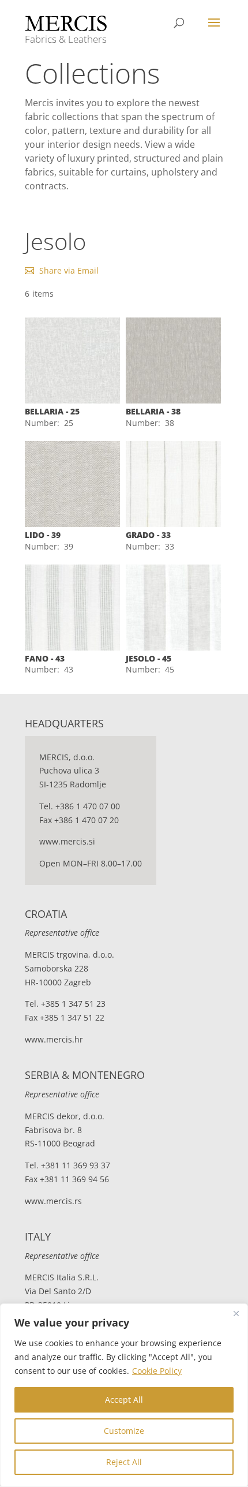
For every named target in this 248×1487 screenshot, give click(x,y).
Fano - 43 (45, 658)
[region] (124, 1395)
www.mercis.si (67, 841)
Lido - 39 (43, 534)
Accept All (124, 1399)
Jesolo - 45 (148, 658)
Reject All (124, 1461)
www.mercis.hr (54, 1039)
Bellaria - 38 (153, 411)
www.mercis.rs (53, 1200)
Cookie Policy (157, 1370)
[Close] (236, 1313)
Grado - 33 (148, 534)
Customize (124, 1430)
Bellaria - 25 (52, 411)
